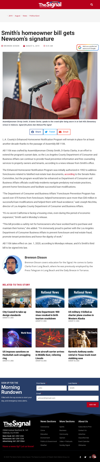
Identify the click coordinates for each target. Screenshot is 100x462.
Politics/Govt (34, 16)
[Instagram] (90, 457)
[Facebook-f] (80, 457)
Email (38, 393)
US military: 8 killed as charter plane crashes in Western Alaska (81, 315)
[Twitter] (85, 457)
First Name (41, 383)
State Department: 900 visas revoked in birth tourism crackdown (47, 315)
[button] (8, 5)
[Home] (5, 16)
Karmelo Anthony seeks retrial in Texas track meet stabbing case (82, 354)
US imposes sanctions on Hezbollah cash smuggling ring (16, 354)
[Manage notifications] (94, 456)
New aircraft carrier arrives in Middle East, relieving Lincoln (50, 354)
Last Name (72, 383)
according (69, 174)
